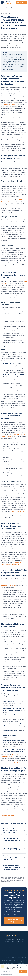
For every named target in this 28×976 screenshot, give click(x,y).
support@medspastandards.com (18, 950)
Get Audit (23, 971)
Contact (12, 941)
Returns (19, 943)
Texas (12, 7)
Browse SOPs (20, 2)
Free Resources (20, 939)
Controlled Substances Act (8, 104)
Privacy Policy (19, 941)
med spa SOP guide (17, 763)
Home (2, 7)
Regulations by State (9, 939)
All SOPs (7, 941)
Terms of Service (11, 943)
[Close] (26, 965)
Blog (7, 7)
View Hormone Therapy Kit (13, 921)
